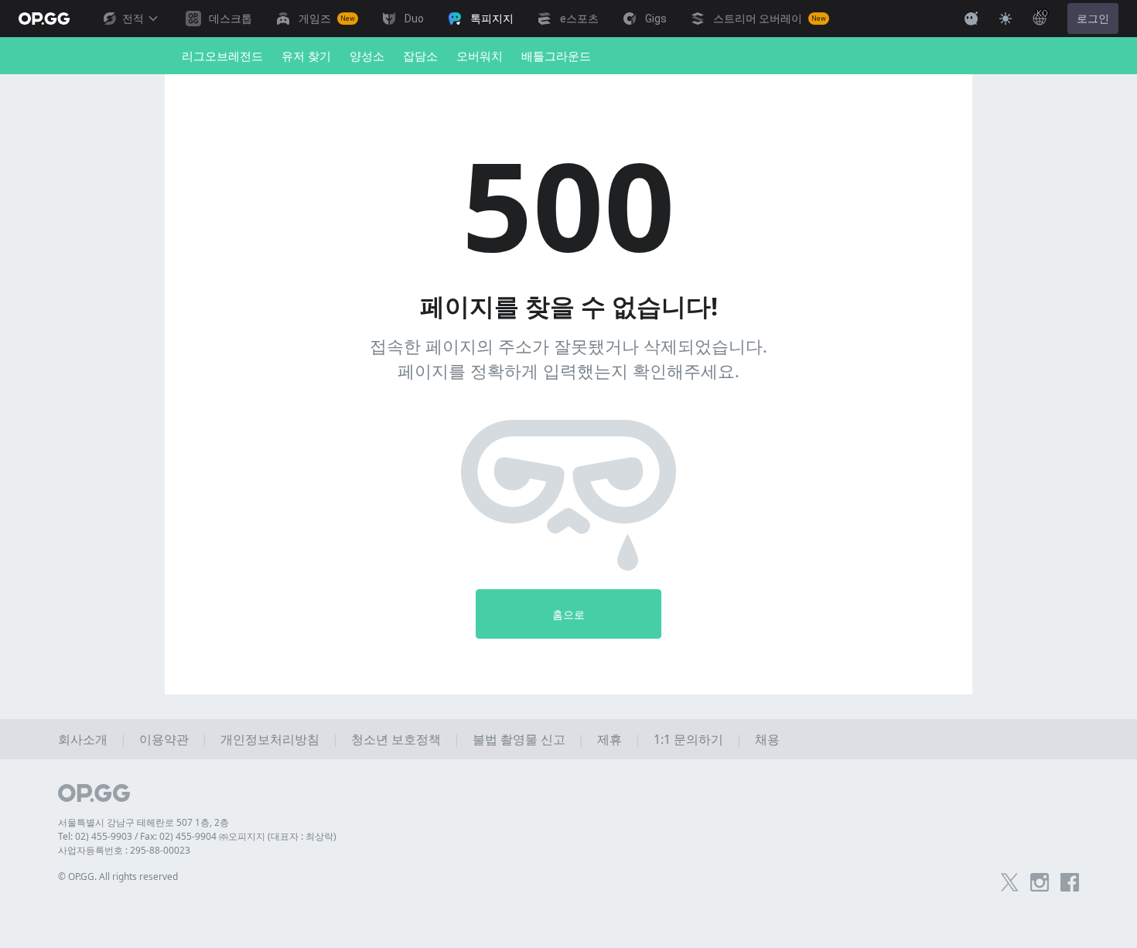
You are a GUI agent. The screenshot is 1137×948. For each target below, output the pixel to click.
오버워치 (479, 55)
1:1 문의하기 (688, 739)
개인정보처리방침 (269, 739)
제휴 (609, 739)
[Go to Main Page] (44, 18)
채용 (767, 739)
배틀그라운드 (556, 55)
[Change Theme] (1005, 18)
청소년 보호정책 (396, 739)
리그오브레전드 (222, 55)
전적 (133, 18)
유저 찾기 (306, 55)
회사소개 (83, 739)
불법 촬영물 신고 (519, 739)
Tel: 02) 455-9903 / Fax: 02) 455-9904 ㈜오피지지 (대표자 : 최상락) (197, 836)
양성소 (367, 55)
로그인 (1093, 18)
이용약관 (164, 739)
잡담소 (420, 55)
